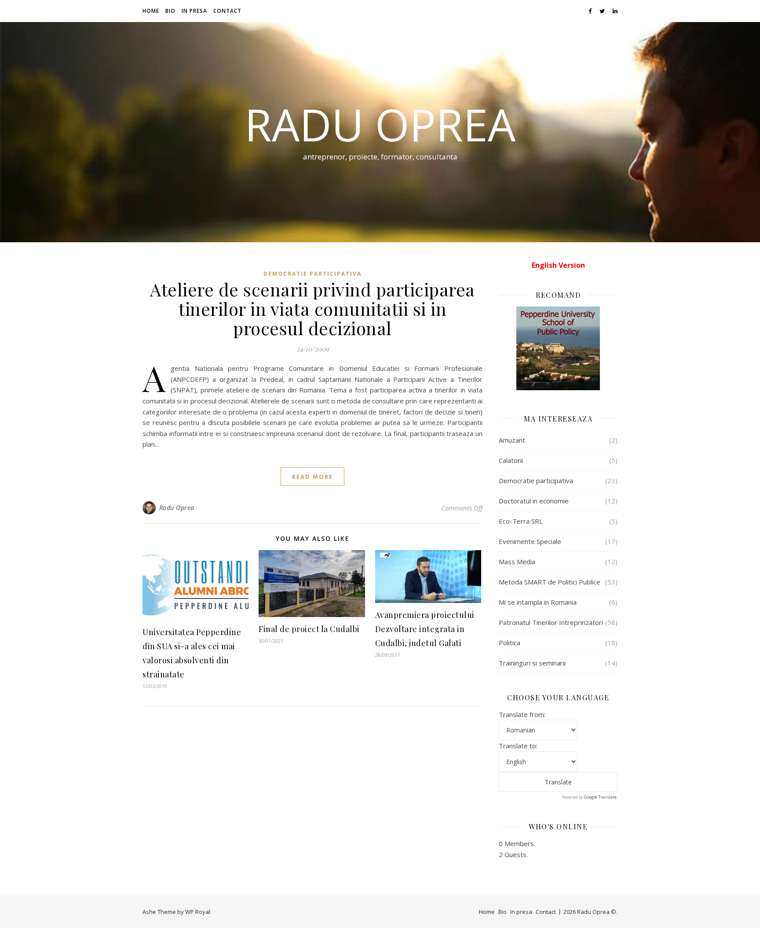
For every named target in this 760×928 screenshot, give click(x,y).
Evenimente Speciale (530, 541)
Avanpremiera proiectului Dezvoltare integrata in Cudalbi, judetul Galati (425, 629)
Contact (227, 11)
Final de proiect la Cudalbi (309, 629)
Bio (170, 11)
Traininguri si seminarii (532, 662)
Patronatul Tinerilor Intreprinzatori (551, 622)
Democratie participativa (312, 273)
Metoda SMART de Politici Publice (549, 581)
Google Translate (600, 797)
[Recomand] (558, 348)
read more (312, 477)
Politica (509, 642)
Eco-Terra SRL (521, 521)
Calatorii (511, 460)
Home (150, 11)
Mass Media (517, 561)
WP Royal (197, 912)
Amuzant (512, 440)
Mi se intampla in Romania (538, 602)
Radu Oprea (380, 124)
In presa (194, 11)
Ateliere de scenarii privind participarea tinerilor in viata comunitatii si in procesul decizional (312, 308)
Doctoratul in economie (534, 500)
